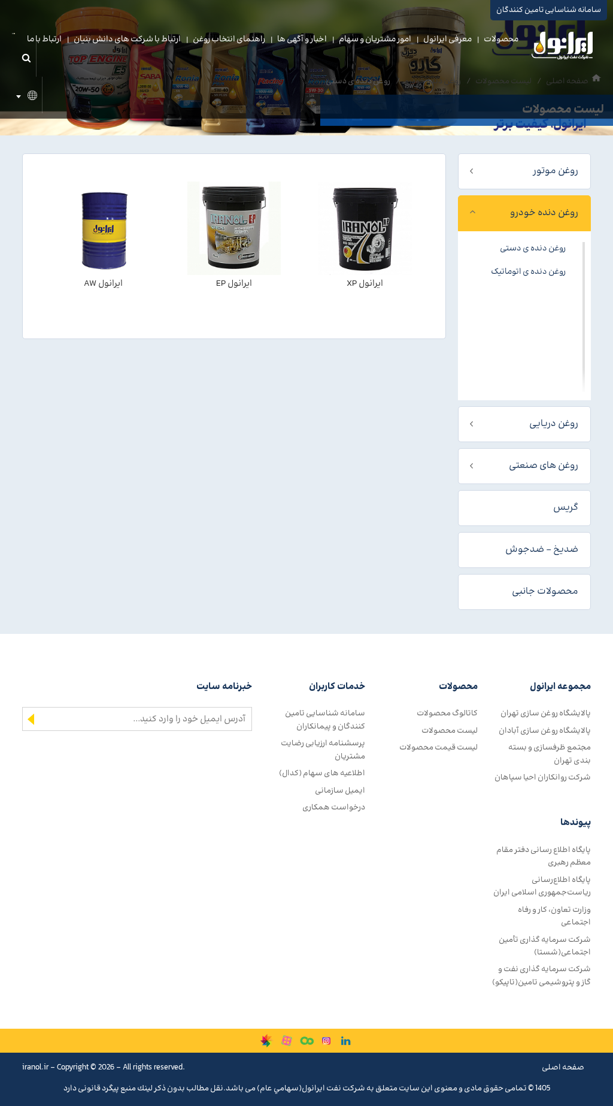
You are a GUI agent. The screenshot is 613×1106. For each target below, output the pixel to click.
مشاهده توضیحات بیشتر (364, 306)
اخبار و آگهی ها (302, 39)
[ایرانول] (562, 48)
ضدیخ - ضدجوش (541, 549)
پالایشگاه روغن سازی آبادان (545, 730)
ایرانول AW (103, 283)
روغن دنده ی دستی (533, 248)
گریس (565, 507)
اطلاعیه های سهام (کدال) (322, 773)
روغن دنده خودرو (544, 213)
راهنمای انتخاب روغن (229, 39)
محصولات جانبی (545, 591)
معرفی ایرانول (447, 39)
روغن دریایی (553, 423)
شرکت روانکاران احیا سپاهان (542, 777)
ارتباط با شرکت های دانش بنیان (127, 39)
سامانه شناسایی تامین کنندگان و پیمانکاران (325, 719)
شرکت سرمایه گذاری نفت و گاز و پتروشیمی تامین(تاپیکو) (541, 975)
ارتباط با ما (44, 39)
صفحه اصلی (563, 1067)
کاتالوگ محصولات (447, 713)
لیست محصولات (449, 730)
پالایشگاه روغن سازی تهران (545, 713)
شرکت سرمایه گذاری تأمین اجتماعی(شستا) (545, 946)
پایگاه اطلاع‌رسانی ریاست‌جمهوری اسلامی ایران (542, 886)
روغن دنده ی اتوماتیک (528, 272)
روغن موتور (555, 171)
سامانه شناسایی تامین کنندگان (548, 10)
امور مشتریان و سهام (375, 39)
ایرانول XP (365, 283)
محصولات (501, 39)
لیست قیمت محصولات (438, 747)
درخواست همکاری (333, 807)
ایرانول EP (234, 283)
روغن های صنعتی (543, 465)
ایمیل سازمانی (340, 790)
